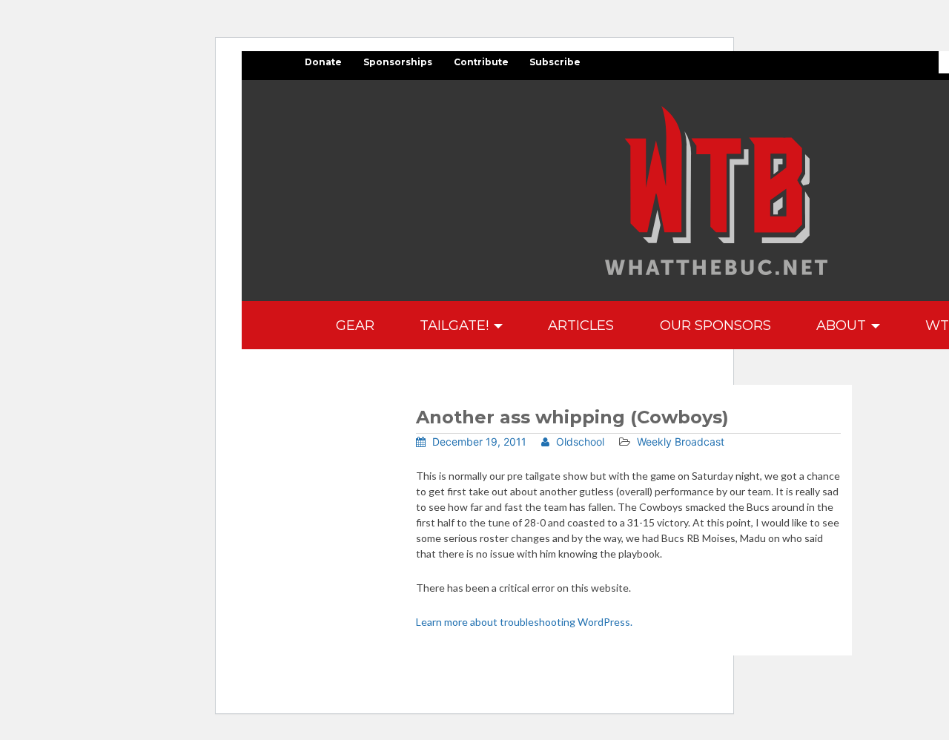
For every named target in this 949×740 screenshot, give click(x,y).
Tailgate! (456, 325)
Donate (323, 61)
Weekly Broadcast (680, 441)
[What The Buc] (716, 190)
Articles (581, 325)
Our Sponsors (715, 325)
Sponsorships (397, 61)
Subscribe (555, 61)
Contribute (481, 61)
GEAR (355, 325)
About (843, 325)
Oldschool (578, 441)
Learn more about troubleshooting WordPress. (524, 621)
